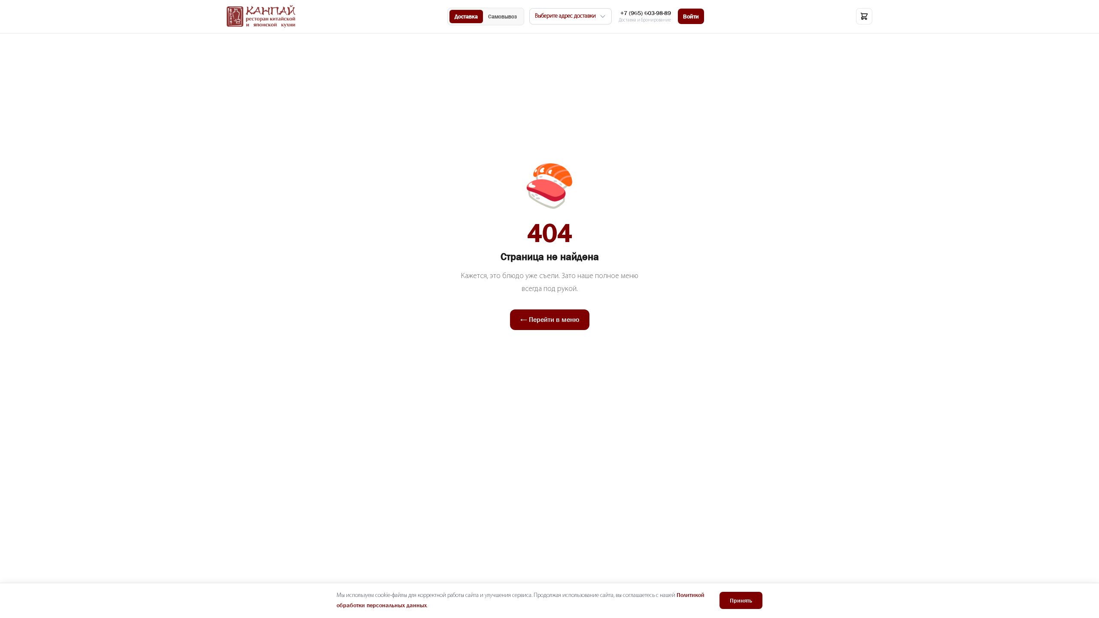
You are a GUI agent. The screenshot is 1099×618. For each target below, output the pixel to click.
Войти (691, 16)
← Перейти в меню (549, 319)
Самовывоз (502, 16)
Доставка (466, 16)
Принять (741, 600)
